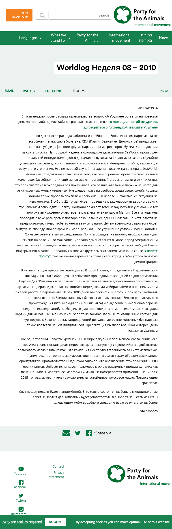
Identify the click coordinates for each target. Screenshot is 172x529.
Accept (55, 522)
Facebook (19, 487)
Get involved (20, 15)
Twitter (21, 500)
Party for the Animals (87, 37)
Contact (58, 466)
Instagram (18, 514)
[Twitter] (77, 432)
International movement (119, 37)
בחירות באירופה (145, 37)
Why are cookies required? (22, 522)
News (164, 38)
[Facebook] (88, 432)
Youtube (20, 473)
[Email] (66, 432)
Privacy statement (56, 474)
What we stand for (58, 37)
